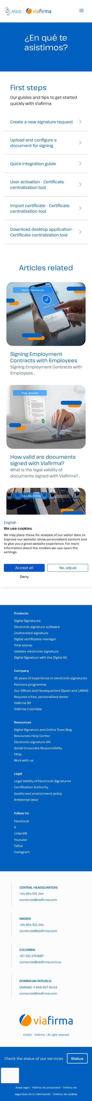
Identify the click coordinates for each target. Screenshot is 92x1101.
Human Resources (32, 290)
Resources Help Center (32, 736)
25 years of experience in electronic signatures (50, 678)
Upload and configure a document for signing (33, 142)
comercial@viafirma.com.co (40, 962)
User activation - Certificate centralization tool (37, 184)
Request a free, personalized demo (41, 697)
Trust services (29, 393)
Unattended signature (31, 633)
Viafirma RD (22, 703)
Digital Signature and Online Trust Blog (43, 730)
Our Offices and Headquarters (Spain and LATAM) (51, 690)
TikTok (18, 846)
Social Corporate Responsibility (38, 748)
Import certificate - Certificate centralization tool (40, 208)
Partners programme (30, 684)
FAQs (18, 754)
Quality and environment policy (38, 793)
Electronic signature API (32, 742)
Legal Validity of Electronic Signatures (42, 781)
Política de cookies (65, 1094)
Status (77, 1058)
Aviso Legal (22, 1087)
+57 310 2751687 (31, 956)
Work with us (23, 760)
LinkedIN (20, 833)
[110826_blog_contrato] (46, 314)
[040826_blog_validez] (46, 417)
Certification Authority (31, 787)
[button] (10, 522)
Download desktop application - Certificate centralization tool (42, 232)
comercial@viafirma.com (38, 900)
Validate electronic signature (36, 651)
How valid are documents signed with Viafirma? (43, 460)
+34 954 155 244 (31, 893)
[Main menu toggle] (81, 10)
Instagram (22, 852)
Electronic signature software (37, 627)
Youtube (20, 840)
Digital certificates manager (35, 639)
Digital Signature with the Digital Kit (40, 657)
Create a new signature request (41, 122)
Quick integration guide (33, 163)
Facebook (21, 821)
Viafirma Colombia (28, 709)
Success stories (31, 496)
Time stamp (23, 645)
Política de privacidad (46, 1087)
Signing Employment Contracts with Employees (43, 357)
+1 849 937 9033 (44, 987)
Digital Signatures (27, 621)
